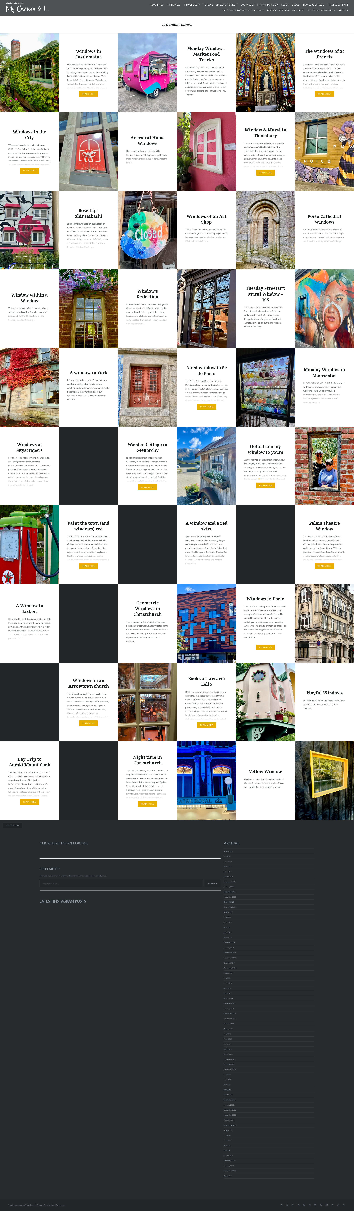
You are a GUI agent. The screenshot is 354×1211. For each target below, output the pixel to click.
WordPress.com (58, 1205)
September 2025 (230, 907)
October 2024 (229, 963)
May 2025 (227, 927)
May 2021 (227, 1145)
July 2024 (227, 978)
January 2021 (229, 1166)
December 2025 (230, 892)
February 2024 (229, 1003)
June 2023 (228, 1039)
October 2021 (229, 1120)
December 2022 (230, 1069)
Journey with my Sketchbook (259, 5)
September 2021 (230, 1125)
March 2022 (228, 1095)
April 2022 (227, 1090)
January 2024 (229, 1008)
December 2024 (230, 953)
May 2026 (227, 866)
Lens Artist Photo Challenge (285, 10)
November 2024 (230, 958)
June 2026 (228, 861)
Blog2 (295, 5)
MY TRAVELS (174, 5)
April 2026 (227, 871)
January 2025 (229, 948)
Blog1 (285, 5)
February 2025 (229, 943)
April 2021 (227, 1150)
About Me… (157, 5)
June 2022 (228, 1079)
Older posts (12, 825)
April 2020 (227, 1176)
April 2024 (227, 993)
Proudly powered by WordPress (21, 1205)
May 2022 (227, 1085)
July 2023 (227, 1034)
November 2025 (230, 897)
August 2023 (228, 1029)
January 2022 (229, 1105)
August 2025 (228, 912)
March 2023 (228, 1054)
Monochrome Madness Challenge (327, 10)
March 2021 (228, 1156)
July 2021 (227, 1135)
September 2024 (230, 968)
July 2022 (227, 1074)
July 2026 (227, 856)
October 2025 (229, 902)
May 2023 (227, 1044)
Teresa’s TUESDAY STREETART (220, 5)
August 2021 (228, 1130)
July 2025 (227, 917)
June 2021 (228, 1140)
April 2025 (227, 932)
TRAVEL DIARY (192, 5)
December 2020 (230, 1171)
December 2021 (230, 1110)
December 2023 (230, 1013)
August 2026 (228, 851)
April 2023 (227, 1049)
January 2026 (229, 887)
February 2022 (229, 1100)
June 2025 (228, 922)
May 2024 (227, 988)
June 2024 (228, 983)
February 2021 (229, 1161)
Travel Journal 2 (337, 5)
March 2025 (228, 937)
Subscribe (212, 883)
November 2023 (230, 1019)
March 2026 (228, 877)
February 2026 (229, 882)
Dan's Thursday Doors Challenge (243, 10)
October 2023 (229, 1024)
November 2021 (230, 1115)
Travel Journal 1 (313, 5)
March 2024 (228, 998)
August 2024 (228, 973)
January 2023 (229, 1064)
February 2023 (229, 1059)
